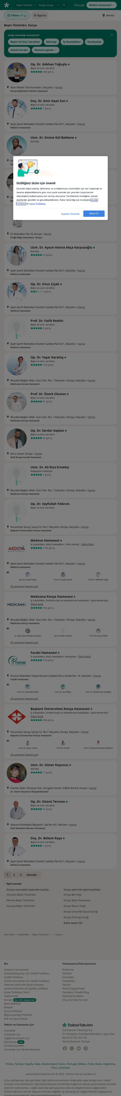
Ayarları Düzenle (70, 214)
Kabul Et (94, 213)
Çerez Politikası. (37, 203)
